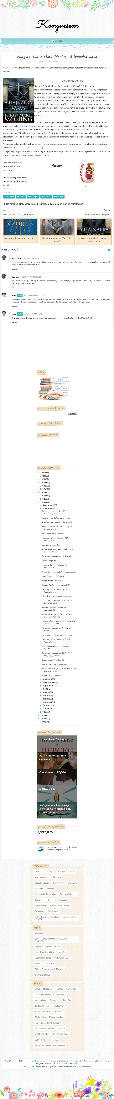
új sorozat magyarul (43, 975)
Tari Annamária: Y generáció (55, 664)
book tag (67, 1000)
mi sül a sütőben (41, 1034)
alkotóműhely (40, 1000)
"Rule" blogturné (49, 560)
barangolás (54, 1000)
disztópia (50, 871)
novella (50, 888)
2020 (42, 479)
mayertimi (17, 258)
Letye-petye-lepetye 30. (53, 660)
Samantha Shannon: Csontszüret (20, 238)
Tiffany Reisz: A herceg (52, 739)
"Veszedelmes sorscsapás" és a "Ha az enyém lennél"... (58, 622)
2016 (42, 492)
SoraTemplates (31, 1061)
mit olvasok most (62, 958)
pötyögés (38, 963)
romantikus (39, 900)
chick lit (38, 871)
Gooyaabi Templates (70, 1060)
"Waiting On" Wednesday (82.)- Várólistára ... (56, 539)
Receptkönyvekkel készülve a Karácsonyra (55, 512)
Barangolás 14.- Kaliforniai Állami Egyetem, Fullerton (57, 615)
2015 (42, 495)
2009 (42, 721)
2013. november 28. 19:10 (33, 258)
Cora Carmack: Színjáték (53, 576)
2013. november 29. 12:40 (33, 295)
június (46, 692)
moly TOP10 (39, 1040)
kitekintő (59, 1011)
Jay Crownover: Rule (51, 545)
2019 (42, 482)
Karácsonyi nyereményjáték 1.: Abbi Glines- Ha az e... (58, 550)
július (46, 688)
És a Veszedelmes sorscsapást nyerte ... (56, 647)
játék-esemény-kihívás (44, 952)
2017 (42, 489)
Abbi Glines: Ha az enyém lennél (57, 635)
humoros (57, 877)
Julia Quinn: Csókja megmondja (56, 518)
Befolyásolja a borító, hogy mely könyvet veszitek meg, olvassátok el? (55, 809)
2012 (42, 712)
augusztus (48, 685)
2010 (42, 718)
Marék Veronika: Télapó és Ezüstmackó (54, 609)
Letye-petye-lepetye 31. (53, 580)
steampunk (62, 900)
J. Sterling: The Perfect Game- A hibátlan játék (57, 602)
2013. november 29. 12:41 (33, 314)
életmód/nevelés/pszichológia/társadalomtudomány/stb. (55, 918)
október (47, 679)
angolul (37, 946)
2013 (42, 502)
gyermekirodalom (41, 877)
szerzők (50, 963)
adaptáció (38, 933)
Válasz (14, 269)
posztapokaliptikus (68, 894)
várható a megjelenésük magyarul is (50, 969)
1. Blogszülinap (47, 789)
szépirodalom (40, 905)
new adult (39, 888)
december (48, 505)
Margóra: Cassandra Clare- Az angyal (56, 240)
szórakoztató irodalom (60, 905)
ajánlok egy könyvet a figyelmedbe (50, 994)
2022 (42, 475)
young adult (53, 911)
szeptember (49, 682)
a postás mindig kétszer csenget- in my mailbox (55, 989)
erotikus (61, 871)
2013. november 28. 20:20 (32, 277)
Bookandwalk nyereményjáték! (56, 585)
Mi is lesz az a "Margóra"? (54, 533)
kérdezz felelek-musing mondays (49, 1017)
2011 (42, 715)
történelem (39, 911)
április (46, 698)
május (46, 695)
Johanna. (16, 277)
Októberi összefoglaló (51, 675)
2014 (42, 499)
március (47, 702)
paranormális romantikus (45, 894)
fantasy (72, 871)
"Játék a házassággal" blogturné (57, 596)
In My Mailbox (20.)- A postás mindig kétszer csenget (59, 670)
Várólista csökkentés (70, 104)
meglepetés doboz (42, 958)
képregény (72, 883)
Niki (14, 295)
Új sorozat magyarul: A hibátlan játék (56, 629)
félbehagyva (57, 1006)
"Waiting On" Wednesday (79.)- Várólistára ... (56, 640)
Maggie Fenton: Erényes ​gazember (53, 757)
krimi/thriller (58, 883)
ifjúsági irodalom (41, 883)
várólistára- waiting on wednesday (49, 1045)
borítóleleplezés (41, 1006)
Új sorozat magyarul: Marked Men (57, 556)
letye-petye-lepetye (44, 1028)
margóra (62, 952)
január (46, 708)
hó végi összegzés (42, 1011)
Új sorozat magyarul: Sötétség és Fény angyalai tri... (57, 654)
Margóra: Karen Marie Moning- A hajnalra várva (93, 240)
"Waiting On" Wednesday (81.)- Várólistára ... (56, 566)
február (47, 705)
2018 (42, 485)
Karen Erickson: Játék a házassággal (59, 571)
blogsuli (47, 946)
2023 (42, 472)
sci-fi (50, 900)
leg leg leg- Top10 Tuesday (47, 1023)
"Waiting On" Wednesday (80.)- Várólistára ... (56, 591)
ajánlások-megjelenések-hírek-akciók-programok (51, 939)
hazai (57, 946)
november (48, 508)
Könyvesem (57, 25)
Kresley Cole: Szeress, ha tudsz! (57, 522)
